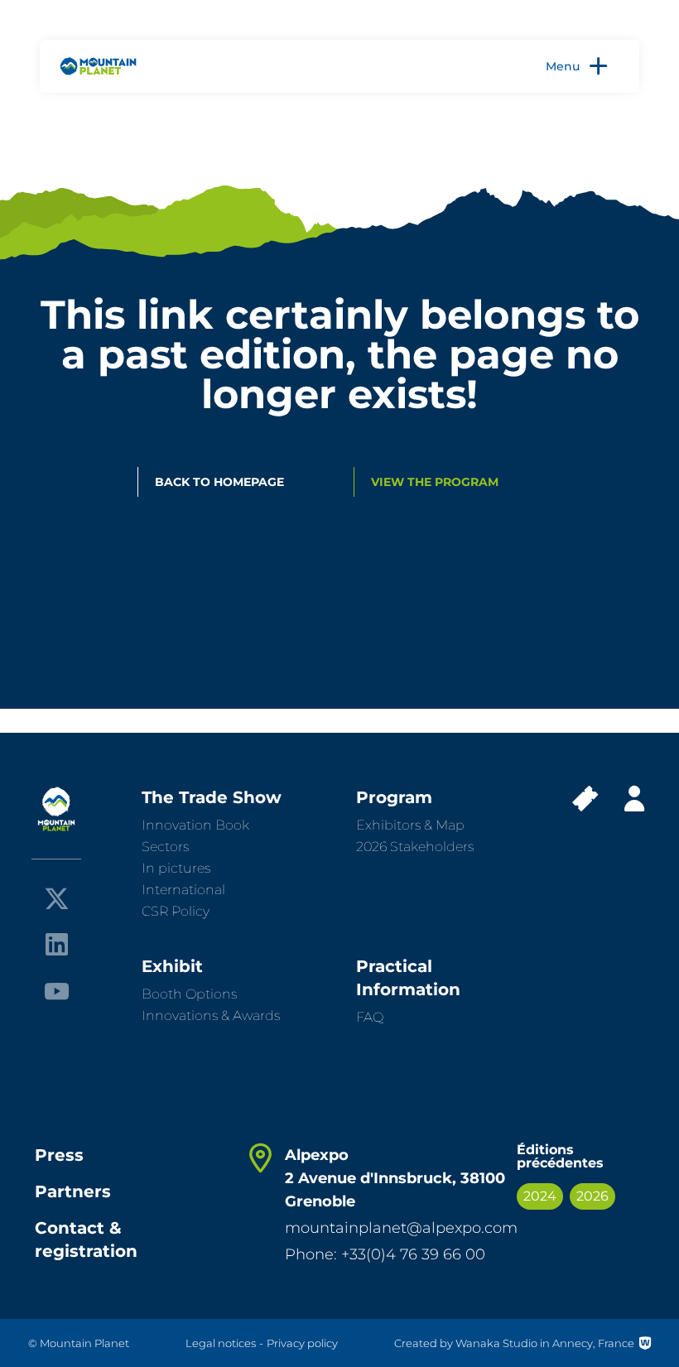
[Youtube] (57, 990)
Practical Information (408, 977)
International (183, 890)
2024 (539, 1196)
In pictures (176, 868)
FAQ (369, 1017)
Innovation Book (195, 825)
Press (59, 1155)
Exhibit (172, 966)
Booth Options (189, 994)
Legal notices (220, 1343)
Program (394, 797)
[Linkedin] (57, 944)
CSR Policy (175, 911)
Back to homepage (219, 481)
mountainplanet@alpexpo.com (401, 1228)
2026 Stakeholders (415, 846)
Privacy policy (302, 1343)
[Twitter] (57, 899)
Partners (73, 1191)
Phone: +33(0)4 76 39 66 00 (385, 1254)
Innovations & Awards (211, 1015)
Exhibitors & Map (410, 825)
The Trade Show (212, 797)
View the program (434, 481)
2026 (592, 1196)
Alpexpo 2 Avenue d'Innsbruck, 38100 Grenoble (395, 1178)
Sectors (165, 846)
